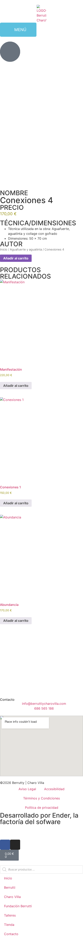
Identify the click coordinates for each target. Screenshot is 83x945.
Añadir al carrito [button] (15, 386)
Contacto (11, 934)
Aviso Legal (27, 789)
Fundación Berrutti (18, 906)
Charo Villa (12, 897)
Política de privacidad (41, 808)
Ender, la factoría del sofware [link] (39, 818)
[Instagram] (15, 845)
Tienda (9, 925)
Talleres (10, 915)
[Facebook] (5, 845)
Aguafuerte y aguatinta (26, 249)
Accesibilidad (54, 789)
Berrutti (9, 887)
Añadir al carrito (15, 258)
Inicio (3, 249)
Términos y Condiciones (41, 798)
